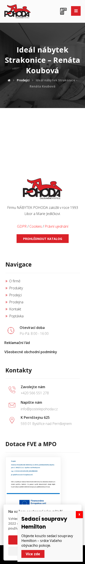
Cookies (35, 226)
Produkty (16, 288)
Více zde (33, 554)
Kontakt (15, 309)
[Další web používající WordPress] (17, 11)
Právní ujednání (56, 226)
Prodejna (16, 302)
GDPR (22, 226)
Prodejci (15, 295)
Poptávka (16, 316)
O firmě (14, 281)
